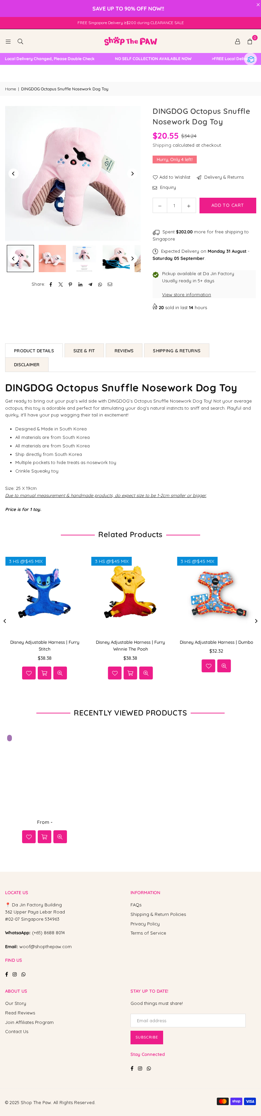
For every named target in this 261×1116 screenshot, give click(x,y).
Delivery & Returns (223, 177)
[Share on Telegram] (90, 284)
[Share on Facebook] (50, 284)
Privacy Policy (145, 923)
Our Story (15, 1003)
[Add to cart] (44, 836)
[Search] (20, 41)
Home (10, 88)
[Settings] (237, 41)
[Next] (132, 174)
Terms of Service (148, 933)
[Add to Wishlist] (21, 665)
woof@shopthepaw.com (45, 946)
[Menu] (8, 41)
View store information (186, 294)
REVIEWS (124, 350)
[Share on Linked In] (80, 284)
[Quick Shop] (115, 673)
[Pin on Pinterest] (70, 284)
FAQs (135, 904)
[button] (250, 41)
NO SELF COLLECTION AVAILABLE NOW (143, 58)
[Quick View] (37, 665)
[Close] (112, 1086)
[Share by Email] (109, 284)
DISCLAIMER (27, 364)
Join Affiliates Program (29, 1022)
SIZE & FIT (84, 350)
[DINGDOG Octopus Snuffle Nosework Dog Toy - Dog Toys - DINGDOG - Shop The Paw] (20, 258)
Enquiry (167, 187)
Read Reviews (20, 1012)
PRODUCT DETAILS (34, 350)
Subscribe (147, 1037)
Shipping (162, 145)
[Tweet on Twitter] (60, 284)
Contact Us (16, 1031)
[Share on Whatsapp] (100, 284)
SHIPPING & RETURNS (177, 350)
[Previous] (13, 174)
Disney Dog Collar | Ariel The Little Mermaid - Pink (74, 1098)
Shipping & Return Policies (158, 914)
